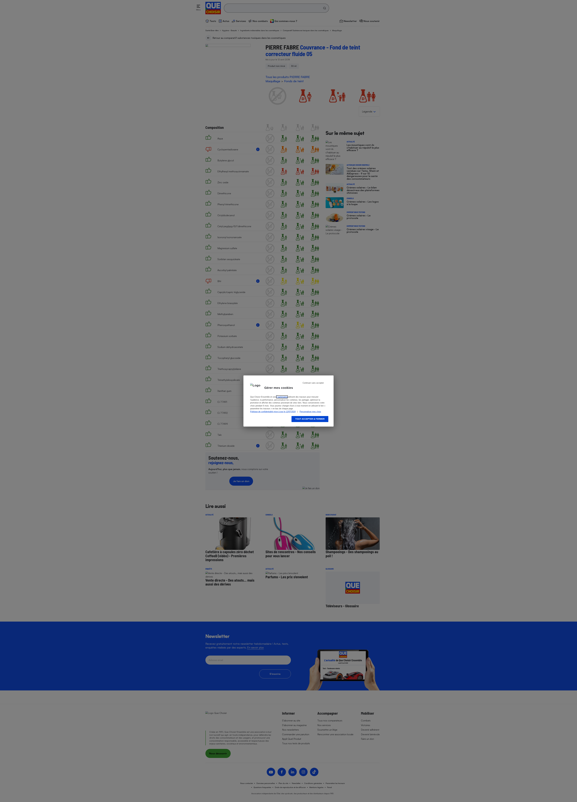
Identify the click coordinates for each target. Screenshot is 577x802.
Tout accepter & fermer (310, 419)
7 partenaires (282, 397)
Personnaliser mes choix (310, 411)
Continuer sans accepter (313, 383)
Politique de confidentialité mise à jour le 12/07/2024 (273, 411)
